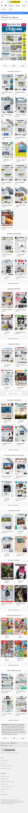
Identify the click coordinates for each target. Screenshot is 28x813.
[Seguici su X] (14, 743)
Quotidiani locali (4, 784)
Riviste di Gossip (4, 794)
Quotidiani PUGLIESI (14, 71)
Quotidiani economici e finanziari (7, 781)
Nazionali (11, 5)
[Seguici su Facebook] (11, 743)
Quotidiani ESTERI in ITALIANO (14, 455)
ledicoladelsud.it (4, 15)
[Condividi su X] (14, 738)
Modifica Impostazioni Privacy (7, 765)
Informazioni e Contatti (5, 768)
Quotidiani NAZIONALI (14, 234)
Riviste (2, 791)
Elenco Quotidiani (4, 760)
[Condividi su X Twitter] (14, 66)
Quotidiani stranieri (5, 789)
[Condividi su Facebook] (5, 65)
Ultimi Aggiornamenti (14, 670)
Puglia (4, 9)
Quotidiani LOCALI (14, 344)
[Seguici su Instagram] (16, 743)
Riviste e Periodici (14, 560)
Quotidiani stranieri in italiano (7, 786)
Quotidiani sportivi (4, 778)
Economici (24, 5)
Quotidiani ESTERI (14, 510)
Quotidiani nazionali (5, 776)
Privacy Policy (3, 763)
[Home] (1, 5)
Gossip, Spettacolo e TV (14, 615)
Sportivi (17, 5)
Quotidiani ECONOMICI (14, 400)
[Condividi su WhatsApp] (23, 65)
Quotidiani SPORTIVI (14, 289)
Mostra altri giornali (14, 283)
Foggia (11, 9)
